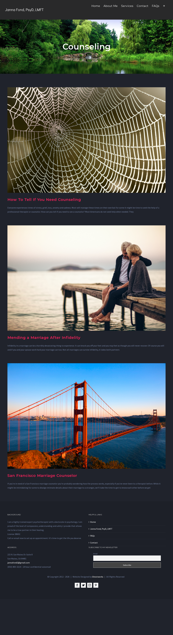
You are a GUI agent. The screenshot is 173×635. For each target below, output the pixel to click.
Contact (94, 542)
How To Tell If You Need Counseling (44, 199)
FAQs (92, 535)
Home (93, 522)
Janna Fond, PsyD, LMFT (101, 528)
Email (95, 553)
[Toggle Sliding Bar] (164, 5)
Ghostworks (97, 576)
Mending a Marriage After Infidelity (43, 337)
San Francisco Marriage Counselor (42, 475)
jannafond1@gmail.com (18, 562)
